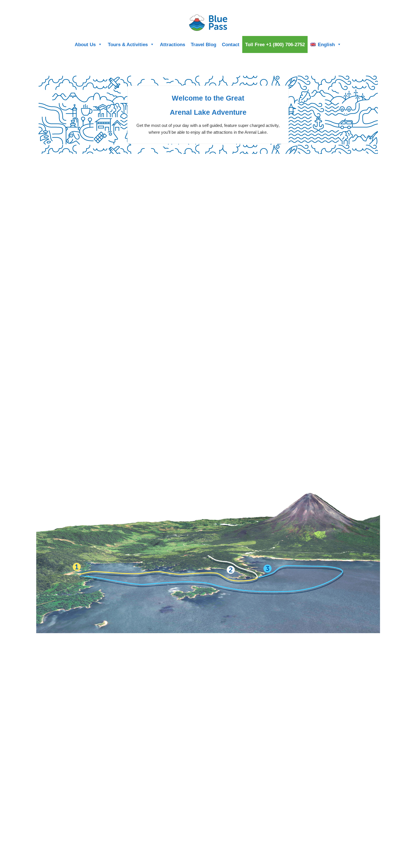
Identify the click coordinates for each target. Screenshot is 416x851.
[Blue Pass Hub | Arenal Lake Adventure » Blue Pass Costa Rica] (208, 22)
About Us (85, 44)
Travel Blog (203, 44)
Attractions (172, 44)
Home (348, 5)
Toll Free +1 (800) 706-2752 (275, 44)
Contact (230, 44)
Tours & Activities (128, 44)
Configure (365, 5)
